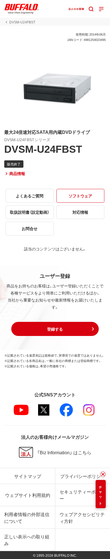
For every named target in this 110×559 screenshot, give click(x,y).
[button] (55, 329)
